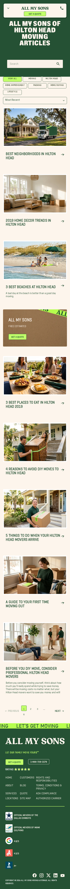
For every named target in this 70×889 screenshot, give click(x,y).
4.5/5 (16, 853)
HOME (8, 777)
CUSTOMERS (27, 777)
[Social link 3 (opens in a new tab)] (48, 876)
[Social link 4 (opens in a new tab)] (55, 876)
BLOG (23, 784)
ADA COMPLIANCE (46, 792)
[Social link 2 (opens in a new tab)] (41, 876)
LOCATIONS (11, 797)
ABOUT (9, 784)
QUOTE (24, 792)
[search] (58, 63)
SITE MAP (25, 797)
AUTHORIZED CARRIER (48, 797)
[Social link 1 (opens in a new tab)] (34, 876)
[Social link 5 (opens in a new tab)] (62, 876)
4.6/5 (16, 840)
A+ (15, 865)
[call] (62, 8)
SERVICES (11, 792)
